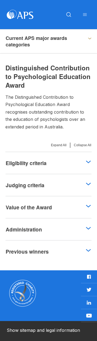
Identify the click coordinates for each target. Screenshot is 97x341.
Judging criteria (25, 185)
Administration (24, 229)
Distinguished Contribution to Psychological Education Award (42, 41)
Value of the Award (29, 207)
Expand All (59, 145)
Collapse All (82, 145)
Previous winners (27, 251)
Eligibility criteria (26, 163)
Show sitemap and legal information (43, 330)
